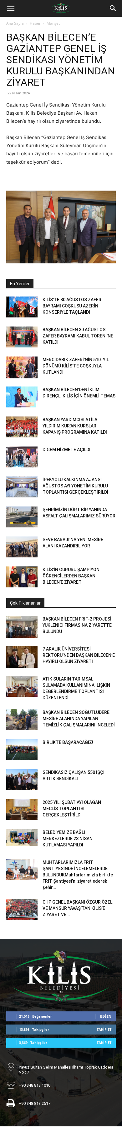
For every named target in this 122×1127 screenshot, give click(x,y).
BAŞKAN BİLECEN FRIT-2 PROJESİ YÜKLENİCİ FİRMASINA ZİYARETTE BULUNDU (77, 625)
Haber (35, 23)
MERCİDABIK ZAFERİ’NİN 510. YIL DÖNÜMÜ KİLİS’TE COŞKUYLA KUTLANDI (76, 366)
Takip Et (104, 1029)
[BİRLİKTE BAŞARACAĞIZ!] (22, 749)
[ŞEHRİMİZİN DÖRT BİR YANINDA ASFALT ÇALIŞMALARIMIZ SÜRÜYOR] (22, 516)
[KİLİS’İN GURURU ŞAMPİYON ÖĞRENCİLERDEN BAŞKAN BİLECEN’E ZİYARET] (22, 576)
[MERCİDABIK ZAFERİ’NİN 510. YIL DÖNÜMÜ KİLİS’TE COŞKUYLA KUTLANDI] (22, 367)
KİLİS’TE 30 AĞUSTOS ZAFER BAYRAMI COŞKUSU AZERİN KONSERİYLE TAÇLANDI (72, 306)
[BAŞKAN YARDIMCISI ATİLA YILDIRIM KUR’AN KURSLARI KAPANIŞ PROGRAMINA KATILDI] (22, 426)
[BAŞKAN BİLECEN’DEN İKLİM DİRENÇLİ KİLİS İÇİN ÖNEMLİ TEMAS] (22, 396)
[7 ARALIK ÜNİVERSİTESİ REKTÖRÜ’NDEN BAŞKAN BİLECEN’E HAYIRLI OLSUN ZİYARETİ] (22, 657)
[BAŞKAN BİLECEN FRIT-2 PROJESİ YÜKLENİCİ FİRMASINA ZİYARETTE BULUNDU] (22, 627)
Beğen (105, 1016)
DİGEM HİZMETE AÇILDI (66, 449)
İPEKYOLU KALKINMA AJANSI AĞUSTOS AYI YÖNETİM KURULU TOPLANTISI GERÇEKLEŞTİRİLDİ (75, 486)
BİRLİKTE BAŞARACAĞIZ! (68, 742)
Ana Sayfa (15, 23)
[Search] (113, 8)
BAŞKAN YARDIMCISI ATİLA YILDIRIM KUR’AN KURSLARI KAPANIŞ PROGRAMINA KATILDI (75, 426)
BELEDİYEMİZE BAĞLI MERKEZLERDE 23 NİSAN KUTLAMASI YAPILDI (68, 838)
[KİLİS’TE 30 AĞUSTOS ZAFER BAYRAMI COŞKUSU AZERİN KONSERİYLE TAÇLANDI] (22, 307)
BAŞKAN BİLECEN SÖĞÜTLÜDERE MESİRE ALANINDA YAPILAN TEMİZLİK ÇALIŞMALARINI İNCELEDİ (79, 718)
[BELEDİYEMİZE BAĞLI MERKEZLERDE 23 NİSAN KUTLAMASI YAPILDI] (22, 837)
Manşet (53, 23)
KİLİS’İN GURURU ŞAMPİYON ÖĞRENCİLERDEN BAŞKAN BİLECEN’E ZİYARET (71, 576)
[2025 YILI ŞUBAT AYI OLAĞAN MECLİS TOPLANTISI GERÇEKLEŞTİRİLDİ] (22, 809)
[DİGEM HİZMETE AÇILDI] (22, 456)
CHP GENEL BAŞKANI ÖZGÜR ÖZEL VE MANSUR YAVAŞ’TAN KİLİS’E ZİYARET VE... (77, 908)
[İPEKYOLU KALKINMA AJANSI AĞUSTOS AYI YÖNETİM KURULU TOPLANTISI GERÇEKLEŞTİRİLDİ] (22, 486)
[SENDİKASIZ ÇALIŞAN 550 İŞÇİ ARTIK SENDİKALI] (22, 779)
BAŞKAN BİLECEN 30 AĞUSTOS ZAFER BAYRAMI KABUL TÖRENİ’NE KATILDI (78, 336)
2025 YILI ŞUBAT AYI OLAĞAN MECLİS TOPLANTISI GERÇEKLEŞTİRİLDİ (72, 808)
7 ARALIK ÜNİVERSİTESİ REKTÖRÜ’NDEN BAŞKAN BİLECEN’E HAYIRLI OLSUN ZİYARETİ (79, 655)
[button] (11, 8)
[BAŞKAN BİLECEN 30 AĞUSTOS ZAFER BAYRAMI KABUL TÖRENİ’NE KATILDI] (22, 337)
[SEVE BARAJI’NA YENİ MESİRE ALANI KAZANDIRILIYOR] (22, 546)
